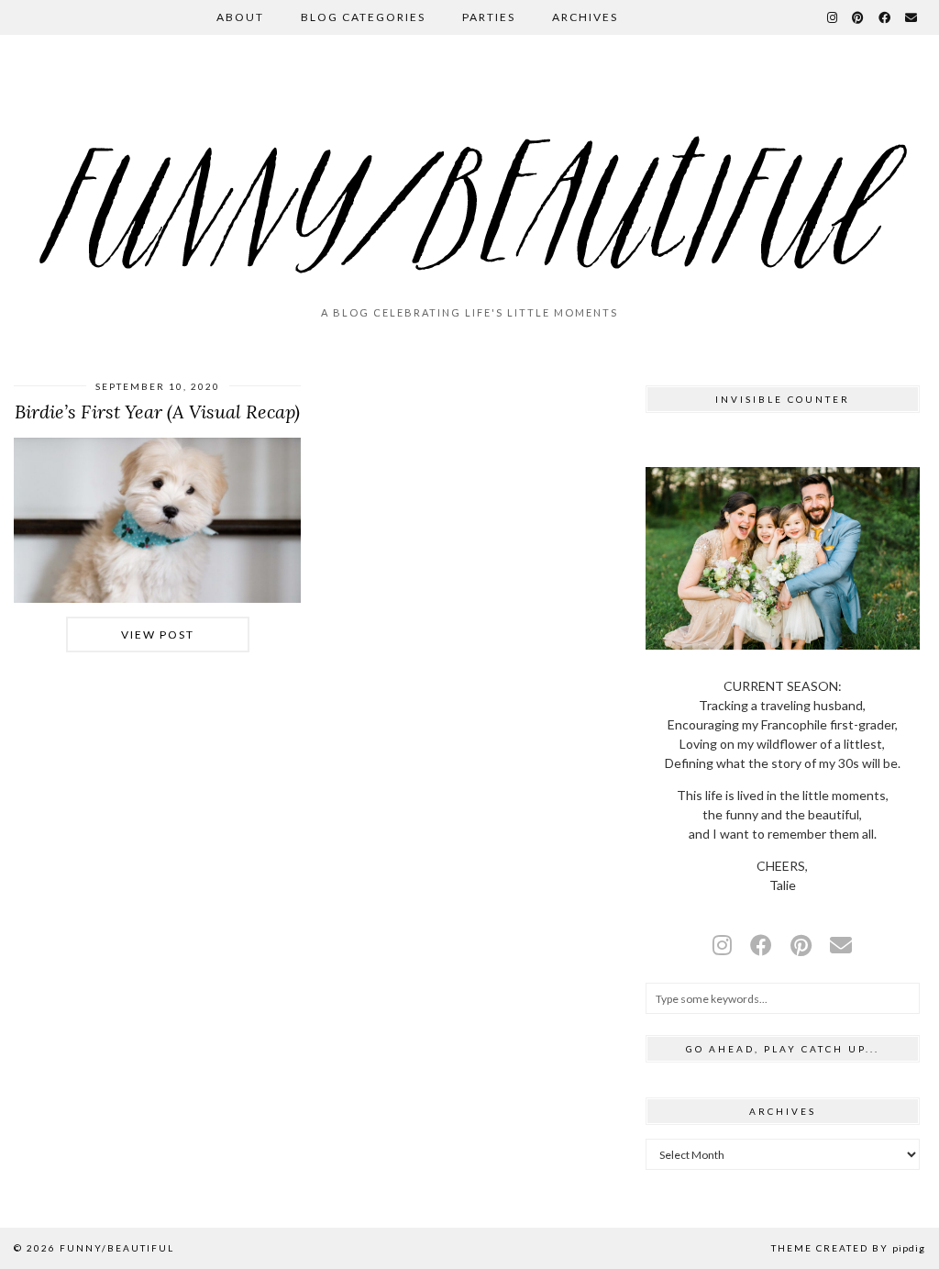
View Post (157, 634)
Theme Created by (848, 1247)
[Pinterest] (859, 17)
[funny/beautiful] (469, 178)
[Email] (912, 17)
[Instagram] (833, 17)
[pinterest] (801, 944)
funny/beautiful (117, 1247)
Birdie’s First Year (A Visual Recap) (157, 411)
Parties (488, 17)
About (240, 17)
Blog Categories (363, 17)
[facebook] (761, 944)
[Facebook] (885, 17)
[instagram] (722, 944)
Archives (585, 17)
